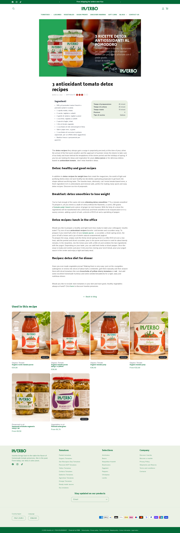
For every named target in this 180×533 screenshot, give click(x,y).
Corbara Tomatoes (65, 471)
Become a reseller (146, 458)
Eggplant (105, 468)
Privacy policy (94, 530)
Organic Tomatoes (65, 458)
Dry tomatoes (64, 488)
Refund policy (85, 530)
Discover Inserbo (146, 455)
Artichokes (106, 455)
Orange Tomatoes (65, 481)
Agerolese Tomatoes (66, 478)
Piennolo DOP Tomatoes (67, 465)
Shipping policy (114, 530)
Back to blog (91, 297)
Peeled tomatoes (65, 455)
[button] (13, 8)
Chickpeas (105, 475)
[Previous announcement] (59, 2)
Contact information (124, 530)
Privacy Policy (145, 461)
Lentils (104, 478)
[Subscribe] (106, 499)
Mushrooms (106, 465)
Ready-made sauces (66, 484)
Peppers (105, 471)
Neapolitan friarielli (109, 461)
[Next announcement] (120, 2)
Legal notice (134, 530)
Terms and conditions (147, 468)
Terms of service (104, 530)
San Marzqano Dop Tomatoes (69, 461)
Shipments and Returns (148, 465)
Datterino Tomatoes (66, 475)
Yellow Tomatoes (65, 468)
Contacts (143, 471)
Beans (104, 458)
